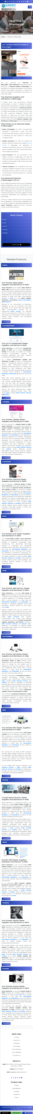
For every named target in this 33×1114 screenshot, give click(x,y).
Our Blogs (17, 1046)
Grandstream (17, 1088)
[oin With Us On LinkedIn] (21, 1)
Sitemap (16, 1043)
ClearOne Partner (8, 767)
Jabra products (13, 616)
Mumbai (22, 393)
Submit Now (16, 244)
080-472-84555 (10, 1)
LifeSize (17, 1091)
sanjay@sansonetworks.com (18, 1072)
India (11, 298)
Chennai (28, 393)
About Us (17, 1040)
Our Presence (17, 1049)
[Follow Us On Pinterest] (23, 1)
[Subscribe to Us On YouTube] (27, 1)
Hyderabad (12, 373)
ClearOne (17, 1094)
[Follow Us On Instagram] (25, 1)
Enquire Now (16, 78)
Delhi (20, 300)
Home (3, 37)
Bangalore (7, 301)
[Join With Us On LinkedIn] (15, 1077)
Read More (6, 321)
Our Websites (17, 1052)
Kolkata (6, 394)
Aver (16, 1097)
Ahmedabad (27, 300)
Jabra (17, 1085)
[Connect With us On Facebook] (17, 1)
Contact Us (16, 1055)
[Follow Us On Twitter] (19, 1)
